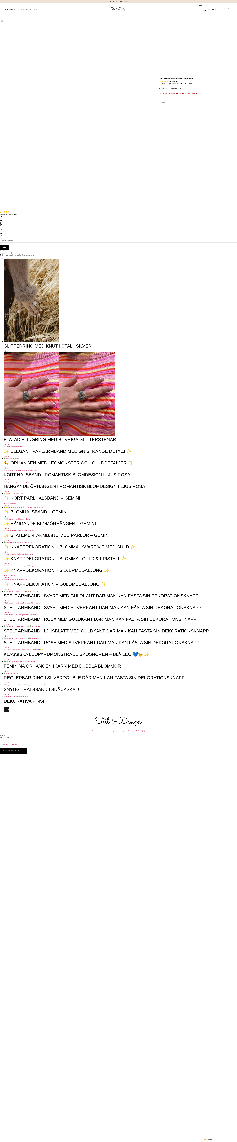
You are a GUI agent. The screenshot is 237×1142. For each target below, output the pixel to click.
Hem (6, 18)
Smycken (18, 18)
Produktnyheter (25, 9)
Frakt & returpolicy (164, 108)
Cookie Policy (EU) (139, 731)
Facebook (14, 744)
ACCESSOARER (11, 18)
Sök (4, 247)
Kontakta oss (104, 731)
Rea (35, 9)
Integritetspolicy (125, 731)
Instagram (5, 744)
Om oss (94, 731)
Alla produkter (10, 9)
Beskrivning (162, 102)
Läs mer (6, 709)
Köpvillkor (114, 731)
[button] (96, 1)
